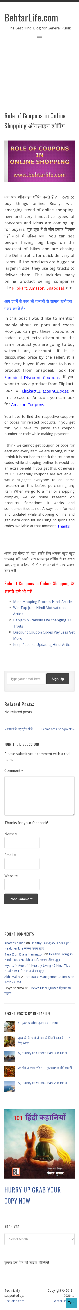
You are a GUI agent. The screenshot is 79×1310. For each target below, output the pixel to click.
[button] (39, 38)
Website (11, 875)
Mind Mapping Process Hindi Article (42, 601)
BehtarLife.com (31, 17)
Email (10, 855)
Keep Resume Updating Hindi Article (42, 644)
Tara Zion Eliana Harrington (23, 954)
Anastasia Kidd (14, 943)
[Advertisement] (39, 78)
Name (10, 834)
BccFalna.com (14, 1301)
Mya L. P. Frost (15, 965)
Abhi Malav (12, 977)
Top (71, 1302)
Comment (13, 770)
